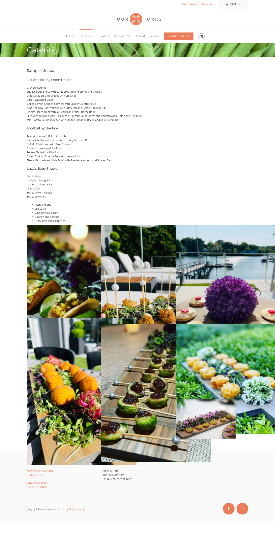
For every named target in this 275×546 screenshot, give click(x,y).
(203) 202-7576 (35, 475)
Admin (54, 509)
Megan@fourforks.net (40, 471)
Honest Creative (78, 509)
